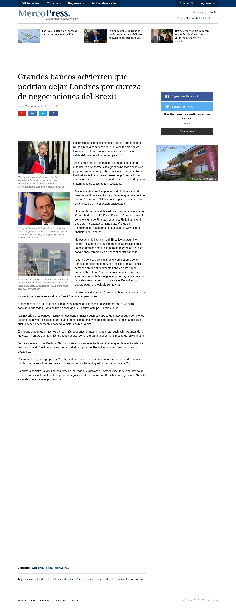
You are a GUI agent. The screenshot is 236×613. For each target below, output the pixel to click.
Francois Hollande (65, 579)
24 (26, 106)
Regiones (74, 3)
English (214, 12)
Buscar (184, 3)
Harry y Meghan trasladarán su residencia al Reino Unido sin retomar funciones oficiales (192, 36)
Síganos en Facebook (185, 96)
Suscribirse (187, 131)
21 (187, 18)
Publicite (75, 600)
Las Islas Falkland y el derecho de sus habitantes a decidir (59, 32)
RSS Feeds (45, 600)
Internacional (61, 567)
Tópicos (52, 3)
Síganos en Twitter (183, 106)
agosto (195, 18)
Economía (37, 567)
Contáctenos (61, 600)
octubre (34, 106)
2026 (203, 18)
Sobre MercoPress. (27, 600)
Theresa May (118, 579)
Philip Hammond (85, 579)
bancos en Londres (35, 579)
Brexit (51, 579)
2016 (43, 106)
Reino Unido (102, 579)
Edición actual (30, 3)
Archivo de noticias (104, 3)
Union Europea (134, 579)
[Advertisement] (118, 59)
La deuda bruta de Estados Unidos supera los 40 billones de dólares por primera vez (125, 34)
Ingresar (205, 3)
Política (49, 567)
